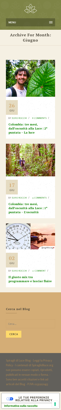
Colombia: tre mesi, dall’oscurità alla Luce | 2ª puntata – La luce (27, 128)
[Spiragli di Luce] (30, 8)
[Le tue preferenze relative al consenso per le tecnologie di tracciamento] (55, 404)
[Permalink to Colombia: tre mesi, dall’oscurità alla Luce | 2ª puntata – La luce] (30, 95)
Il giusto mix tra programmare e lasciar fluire (30, 279)
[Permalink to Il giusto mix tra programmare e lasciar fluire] (30, 248)
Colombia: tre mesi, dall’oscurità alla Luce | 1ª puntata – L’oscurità (27, 208)
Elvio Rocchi (19, 118)
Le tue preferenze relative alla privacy (34, 399)
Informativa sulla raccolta (20, 405)
